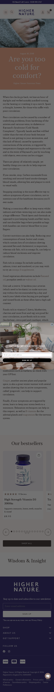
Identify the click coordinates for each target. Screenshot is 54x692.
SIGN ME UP (27, 360)
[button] (48, 676)
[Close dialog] (52, 324)
